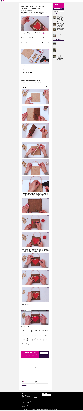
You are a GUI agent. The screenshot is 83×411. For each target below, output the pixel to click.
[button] (35, 23)
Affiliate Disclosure (34, 397)
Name (23, 381)
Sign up (61, 8)
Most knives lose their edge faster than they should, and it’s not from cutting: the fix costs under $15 (60, 57)
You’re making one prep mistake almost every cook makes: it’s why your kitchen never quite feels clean (60, 30)
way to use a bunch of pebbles (41, 33)
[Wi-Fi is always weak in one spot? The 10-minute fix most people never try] (54, 36)
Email (36, 381)
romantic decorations (27, 348)
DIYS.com (3, 1)
